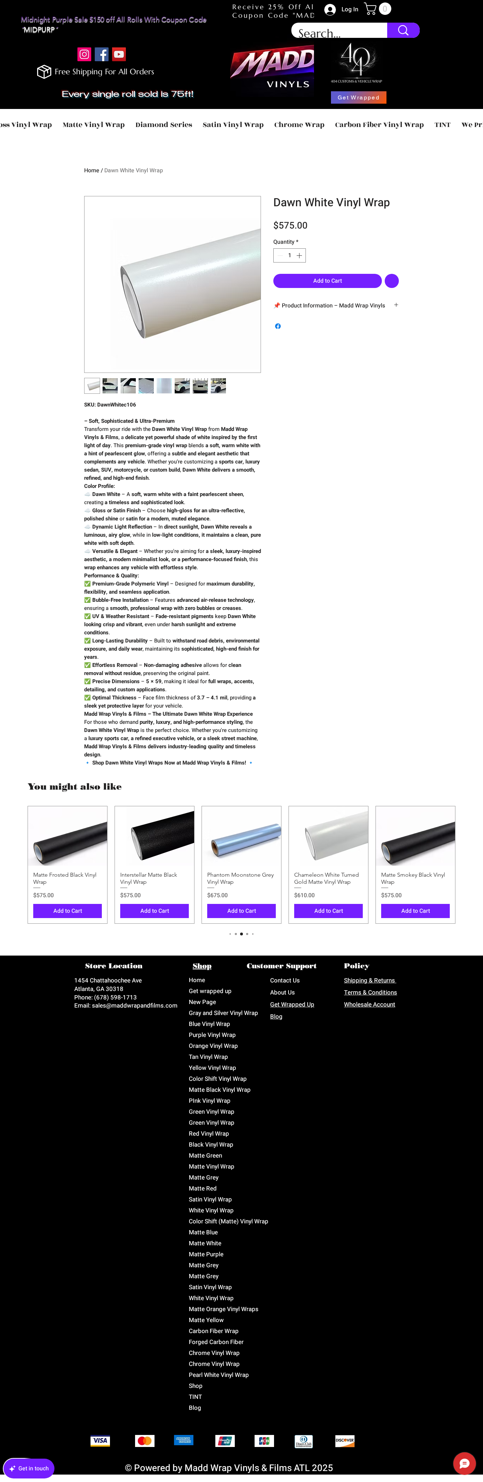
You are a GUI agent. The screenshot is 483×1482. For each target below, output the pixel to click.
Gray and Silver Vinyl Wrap (223, 1013)
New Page (202, 1002)
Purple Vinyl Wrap (212, 1035)
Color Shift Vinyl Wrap (218, 1078)
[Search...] (403, 30)
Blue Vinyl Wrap (209, 1024)
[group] (241, 865)
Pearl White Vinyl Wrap (219, 1375)
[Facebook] (102, 54)
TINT (195, 1396)
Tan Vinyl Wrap (208, 1057)
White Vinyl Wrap (211, 1210)
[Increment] (300, 255)
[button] (379, 8)
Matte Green (205, 1155)
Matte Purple (206, 1254)
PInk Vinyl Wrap (210, 1100)
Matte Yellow (206, 1320)
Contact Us (285, 980)
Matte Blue (203, 1232)
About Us (282, 992)
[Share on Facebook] (278, 326)
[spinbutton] (289, 255)
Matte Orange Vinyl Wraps (223, 1309)
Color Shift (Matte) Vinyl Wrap (227, 1221)
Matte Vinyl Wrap (211, 1166)
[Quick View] (67, 836)
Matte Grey (204, 1177)
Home (91, 170)
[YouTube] (119, 54)
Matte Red (203, 1188)
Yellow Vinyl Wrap (212, 1067)
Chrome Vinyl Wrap (214, 1353)
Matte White (205, 1243)
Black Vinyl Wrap (211, 1144)
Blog (195, 1407)
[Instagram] (84, 54)
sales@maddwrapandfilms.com (135, 1005)
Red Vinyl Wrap (209, 1133)
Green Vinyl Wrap (211, 1111)
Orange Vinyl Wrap (213, 1046)
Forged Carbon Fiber (216, 1342)
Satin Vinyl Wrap (210, 1199)
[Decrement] (279, 255)
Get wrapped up (210, 991)
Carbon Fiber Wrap (214, 1331)
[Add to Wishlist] (392, 281)
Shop (196, 1386)
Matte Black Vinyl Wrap (220, 1089)
